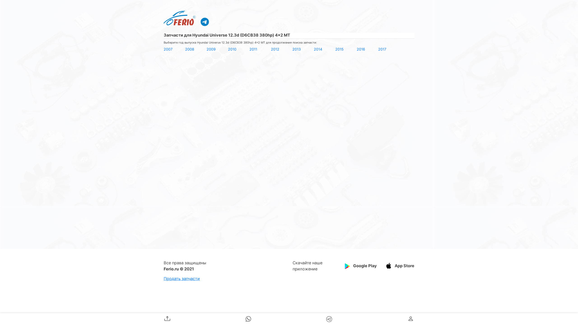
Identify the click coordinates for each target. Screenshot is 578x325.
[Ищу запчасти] (204, 21)
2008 (189, 49)
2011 (253, 49)
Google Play (365, 265)
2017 (382, 49)
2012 (275, 49)
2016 (361, 49)
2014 (318, 49)
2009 (211, 49)
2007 (168, 49)
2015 (339, 49)
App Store (404, 265)
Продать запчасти (182, 278)
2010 (232, 49)
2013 (296, 49)
